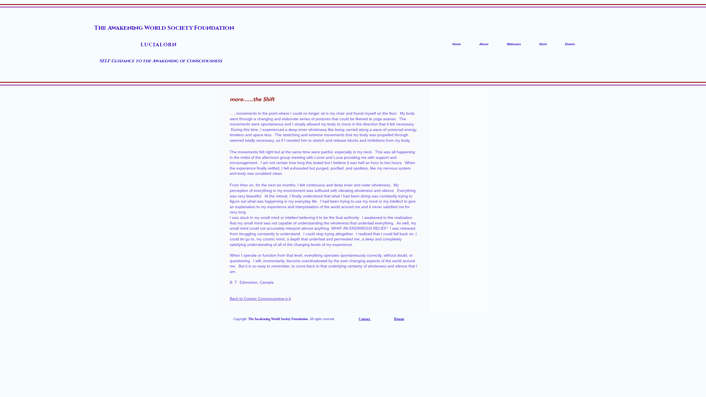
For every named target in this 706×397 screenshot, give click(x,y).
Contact (365, 319)
